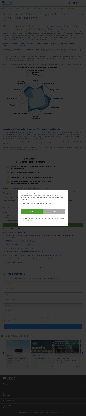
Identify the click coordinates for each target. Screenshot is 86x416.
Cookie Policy (27, 220)
